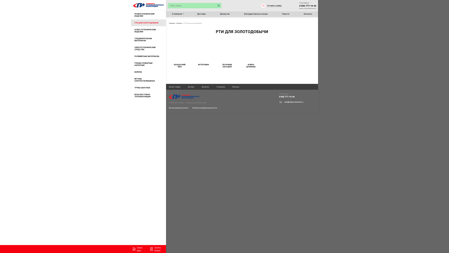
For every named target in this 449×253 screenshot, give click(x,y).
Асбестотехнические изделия (145, 31)
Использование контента (178, 108)
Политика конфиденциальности (204, 108)
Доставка (201, 14)
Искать (219, 5)
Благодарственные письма (256, 14)
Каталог (179, 23)
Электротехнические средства (145, 48)
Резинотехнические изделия (144, 15)
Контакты (308, 14)
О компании (177, 14)
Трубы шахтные (142, 88)
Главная (172, 23)
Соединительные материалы (143, 39)
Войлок (138, 72)
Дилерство (225, 14)
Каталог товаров (174, 87)
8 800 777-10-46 (307, 5)
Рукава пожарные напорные (143, 64)
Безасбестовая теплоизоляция (142, 95)
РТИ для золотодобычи (146, 23)
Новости (285, 14)
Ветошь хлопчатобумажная (144, 80)
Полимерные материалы (146, 56)
